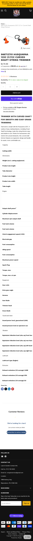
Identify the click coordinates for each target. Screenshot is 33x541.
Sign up (26, 503)
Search (3, 532)
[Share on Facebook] (2, 389)
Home (3, 24)
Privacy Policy (26, 532)
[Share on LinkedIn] (9, 389)
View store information (8, 111)
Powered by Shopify (16, 537)
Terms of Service (12, 534)
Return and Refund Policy (13, 532)
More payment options (16, 103)
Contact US (22, 534)
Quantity (3, 83)
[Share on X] (5, 389)
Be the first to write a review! (16, 432)
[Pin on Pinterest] (12, 389)
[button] (16, 66)
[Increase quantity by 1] (17, 86)
